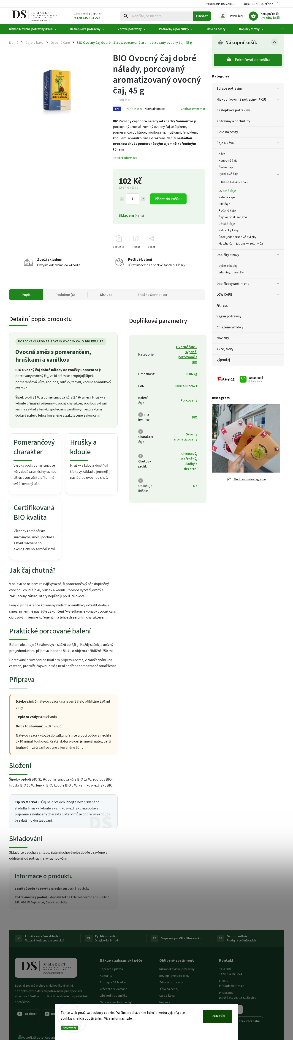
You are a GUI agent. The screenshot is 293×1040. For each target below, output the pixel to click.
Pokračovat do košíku (252, 59)
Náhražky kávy (229, 230)
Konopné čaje (228, 160)
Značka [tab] (153, 294)
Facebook (28, 1014)
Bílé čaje (224, 204)
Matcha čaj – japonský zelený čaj (241, 243)
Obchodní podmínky (258, 4)
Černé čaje (226, 167)
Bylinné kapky (228, 266)
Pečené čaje (227, 210)
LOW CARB (224, 294)
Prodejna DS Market (221, 4)
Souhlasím (218, 1016)
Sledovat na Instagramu (249, 479)
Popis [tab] (26, 294)
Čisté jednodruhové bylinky (238, 237)
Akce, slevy (225, 349)
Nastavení (69, 1028)
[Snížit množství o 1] (122, 199)
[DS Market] (46, 968)
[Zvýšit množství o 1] (143, 199)
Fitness (222, 305)
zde (129, 1018)
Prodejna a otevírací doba (241, 1021)
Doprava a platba (111, 969)
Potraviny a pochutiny (233, 121)
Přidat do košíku (168, 199)
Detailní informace (125, 158)
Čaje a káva (225, 143)
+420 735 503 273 (230, 974)
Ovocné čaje (227, 191)
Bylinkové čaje (229, 174)
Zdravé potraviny (230, 88)
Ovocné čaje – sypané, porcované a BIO (186, 354)
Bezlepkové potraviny (233, 110)
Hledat (202, 16)
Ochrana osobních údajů (116, 1002)
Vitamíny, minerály (231, 272)
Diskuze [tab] (106, 294)
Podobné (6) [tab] (65, 294)
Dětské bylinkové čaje (234, 182)
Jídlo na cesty (227, 132)
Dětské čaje (227, 224)
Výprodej (223, 359)
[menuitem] (36, 29)
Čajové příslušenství (233, 217)
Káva (222, 154)
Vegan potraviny (229, 316)
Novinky (223, 338)
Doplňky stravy (228, 254)
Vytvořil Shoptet (33, 1037)
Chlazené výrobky (230, 327)
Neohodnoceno (154, 108)
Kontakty (106, 976)
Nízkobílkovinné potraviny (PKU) (241, 99)
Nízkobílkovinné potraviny (177, 969)
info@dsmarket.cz (231, 986)
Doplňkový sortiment (233, 283)
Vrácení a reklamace (113, 989)
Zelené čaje (227, 197)
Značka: (193, 109)
